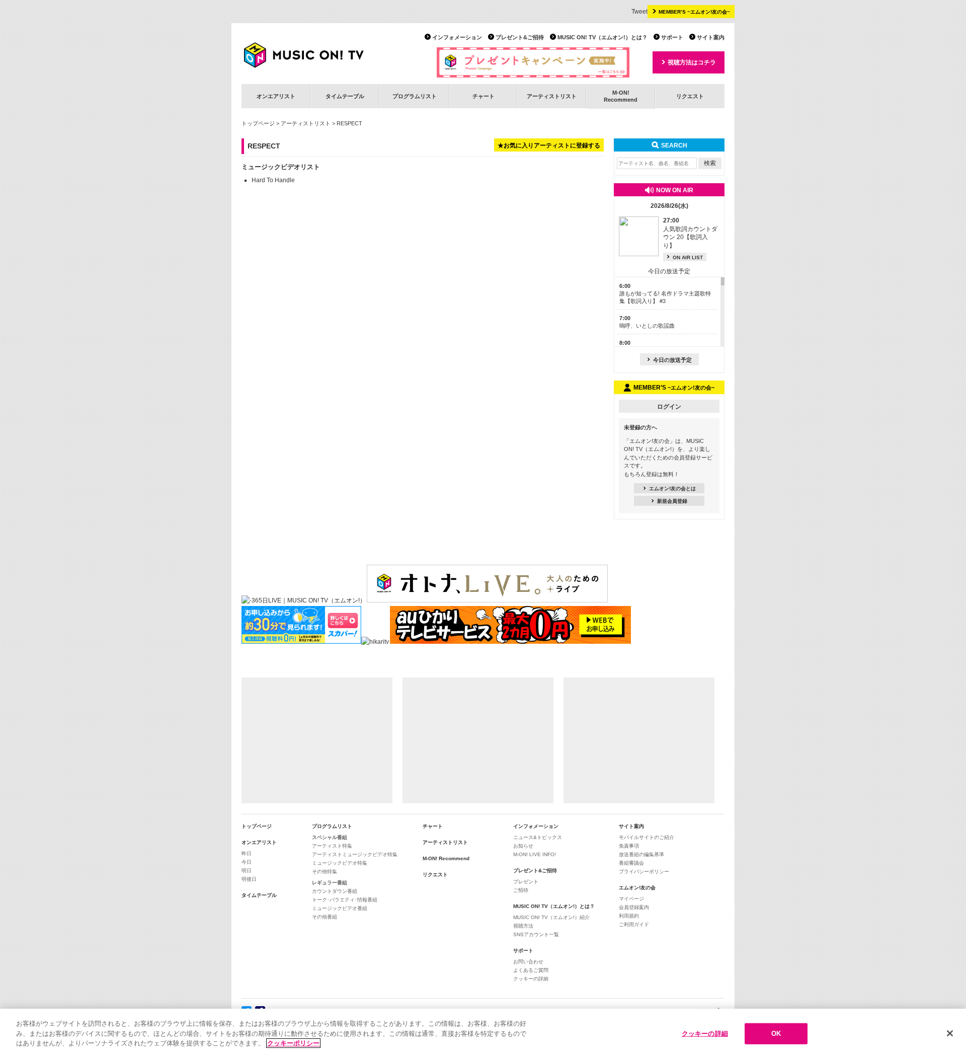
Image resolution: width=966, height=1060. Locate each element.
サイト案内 (711, 37)
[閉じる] (950, 1033)
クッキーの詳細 (530, 978)
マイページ (631, 898)
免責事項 (629, 846)
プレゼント (525, 881)
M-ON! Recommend (446, 858)
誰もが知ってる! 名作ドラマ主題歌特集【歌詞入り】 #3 (665, 294)
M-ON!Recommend (620, 96)
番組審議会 (631, 863)
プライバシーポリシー (644, 871)
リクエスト (690, 96)
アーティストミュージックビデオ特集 (354, 854)
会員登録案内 (634, 907)
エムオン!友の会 (637, 887)
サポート (672, 37)
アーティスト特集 (332, 846)
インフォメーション (457, 37)
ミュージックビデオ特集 (339, 863)
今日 (247, 862)
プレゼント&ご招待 (520, 37)
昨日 (247, 853)
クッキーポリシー (293, 1043)
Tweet (639, 11)
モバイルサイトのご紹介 (646, 837)
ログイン (669, 406)
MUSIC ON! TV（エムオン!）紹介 (551, 917)
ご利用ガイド (634, 924)
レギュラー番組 (329, 882)
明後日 (249, 879)
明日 (247, 870)
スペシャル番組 (329, 837)
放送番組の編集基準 (641, 854)
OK (776, 1033)
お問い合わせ (528, 961)
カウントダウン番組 (334, 891)
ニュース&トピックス (537, 837)
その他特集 (324, 871)
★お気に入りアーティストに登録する (549, 145)
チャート (483, 96)
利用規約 (629, 916)
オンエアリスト (276, 96)
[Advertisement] (317, 740)
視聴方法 (523, 926)
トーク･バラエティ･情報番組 (344, 899)
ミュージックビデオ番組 (339, 908)
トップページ (258, 123)
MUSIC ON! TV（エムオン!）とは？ (602, 37)
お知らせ (523, 846)
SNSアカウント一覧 (536, 934)
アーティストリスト (552, 96)
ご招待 (520, 890)
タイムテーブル (345, 96)
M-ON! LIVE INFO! (534, 854)
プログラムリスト (414, 96)
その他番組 (324, 917)
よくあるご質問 (530, 970)
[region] (483, 1034)
